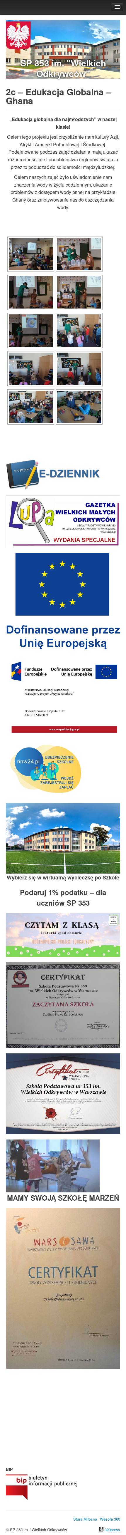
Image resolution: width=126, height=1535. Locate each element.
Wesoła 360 (110, 1519)
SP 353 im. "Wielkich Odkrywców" (63, 68)
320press (112, 1529)
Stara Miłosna (85, 1519)
